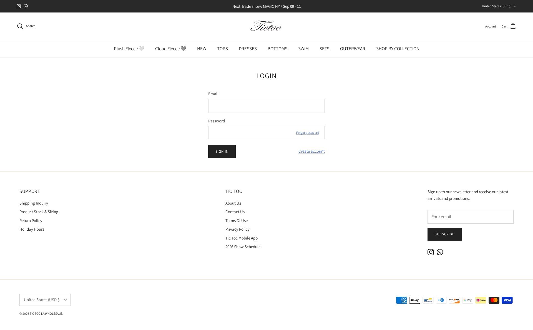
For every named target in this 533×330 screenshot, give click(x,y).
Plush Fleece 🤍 (129, 49)
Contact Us (235, 211)
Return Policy (30, 220)
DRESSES (248, 49)
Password (216, 121)
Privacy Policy (237, 229)
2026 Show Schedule (242, 246)
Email (213, 93)
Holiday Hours (31, 229)
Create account (311, 151)
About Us (233, 203)
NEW (201, 49)
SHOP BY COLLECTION (397, 49)
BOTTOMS (277, 49)
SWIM (303, 49)
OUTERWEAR (352, 49)
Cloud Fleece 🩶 (170, 49)
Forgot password (307, 132)
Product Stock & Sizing (38, 211)
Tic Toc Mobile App (241, 238)
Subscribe (444, 234)
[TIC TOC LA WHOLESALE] (266, 26)
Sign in (221, 151)
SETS (324, 49)
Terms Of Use (236, 220)
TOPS (222, 49)
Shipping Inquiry (33, 203)
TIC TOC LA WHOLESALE (46, 313)
